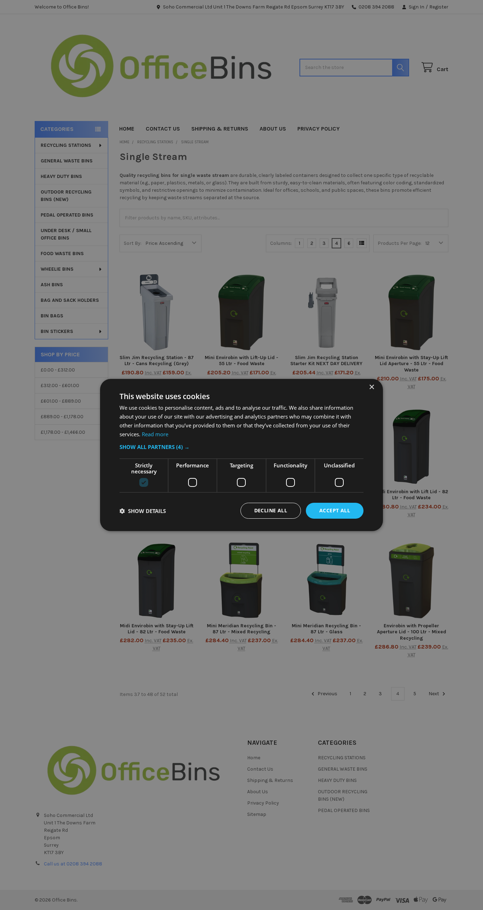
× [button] (371, 387)
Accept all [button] (334, 510)
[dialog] (241, 455)
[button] (241, 447)
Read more (155, 434)
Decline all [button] (270, 510)
